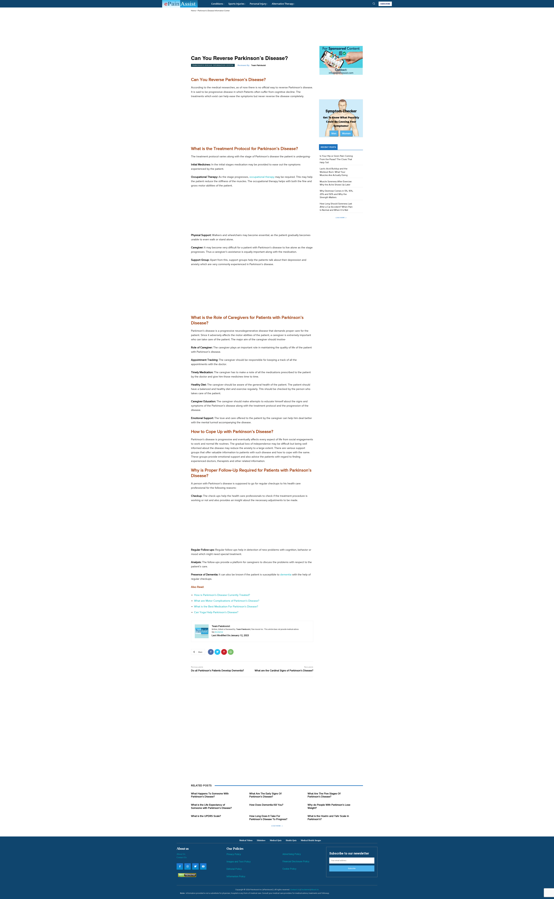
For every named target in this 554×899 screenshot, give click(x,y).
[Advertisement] (252, 34)
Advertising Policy (291, 854)
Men (333, 133)
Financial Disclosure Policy (295, 861)
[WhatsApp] (231, 652)
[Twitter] (217, 652)
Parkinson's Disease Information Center (214, 11)
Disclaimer (305, 889)
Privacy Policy (234, 854)
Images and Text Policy (239, 861)
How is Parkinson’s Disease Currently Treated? (222, 595)
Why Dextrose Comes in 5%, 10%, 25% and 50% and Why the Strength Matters (336, 194)
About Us (181, 854)
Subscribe (351, 868)
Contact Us (182, 857)
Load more (340, 217)
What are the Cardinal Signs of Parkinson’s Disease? (284, 670)
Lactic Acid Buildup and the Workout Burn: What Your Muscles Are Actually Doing (334, 172)
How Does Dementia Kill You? (266, 805)
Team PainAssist (258, 65)
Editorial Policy (234, 869)
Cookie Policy (289, 868)
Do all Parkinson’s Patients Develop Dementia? (217, 670)
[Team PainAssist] (202, 631)
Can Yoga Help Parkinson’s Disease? (216, 612)
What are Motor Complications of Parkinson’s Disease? (226, 600)
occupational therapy (261, 177)
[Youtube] (203, 866)
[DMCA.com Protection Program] (186, 876)
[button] (374, 3)
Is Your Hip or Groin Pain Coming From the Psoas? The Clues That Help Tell (336, 159)
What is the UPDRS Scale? (206, 816)
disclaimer (219, 632)
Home (193, 11)
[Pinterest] (224, 652)
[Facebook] (211, 652)
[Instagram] (187, 866)
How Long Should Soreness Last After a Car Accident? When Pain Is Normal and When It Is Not (336, 207)
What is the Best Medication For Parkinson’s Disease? (226, 606)
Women (346, 133)
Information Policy (236, 876)
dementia (285, 574)
